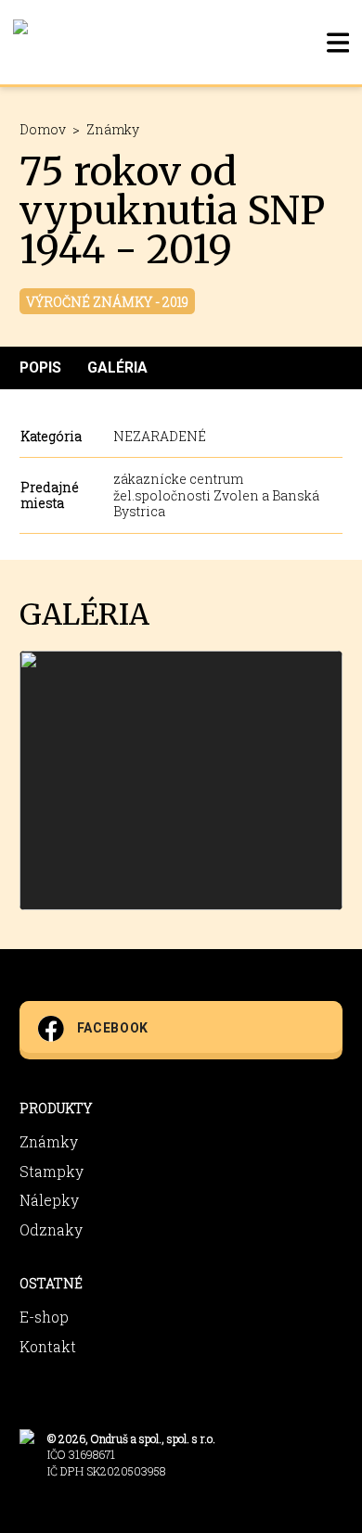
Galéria (117, 367)
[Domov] (20, 42)
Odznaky (51, 1229)
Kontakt (47, 1346)
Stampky (51, 1171)
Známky (112, 129)
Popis (40, 367)
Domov (42, 129)
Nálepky (49, 1200)
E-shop (44, 1316)
